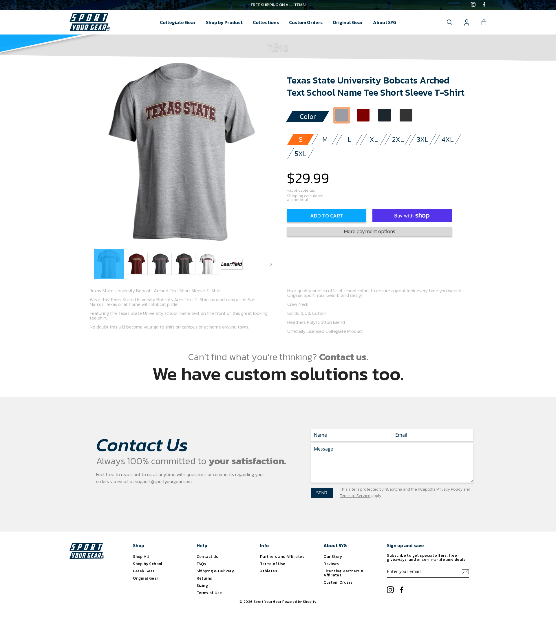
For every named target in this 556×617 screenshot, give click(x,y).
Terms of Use (209, 593)
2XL (398, 139)
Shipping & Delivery (215, 571)
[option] (278, 5)
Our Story (332, 556)
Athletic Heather (341, 115)
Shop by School (147, 564)
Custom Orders (306, 22)
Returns (204, 578)
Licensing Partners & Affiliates (343, 573)
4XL (447, 139)
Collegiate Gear (178, 22)
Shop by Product (224, 22)
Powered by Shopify (299, 601)
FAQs (201, 564)
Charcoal (384, 115)
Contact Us (207, 556)
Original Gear (348, 22)
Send (321, 492)
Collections (266, 22)
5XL (301, 153)
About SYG (384, 22)
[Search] (450, 22)
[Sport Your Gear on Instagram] (473, 5)
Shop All (141, 556)
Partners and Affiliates (282, 556)
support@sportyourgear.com (163, 481)
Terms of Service (355, 496)
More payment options (369, 231)
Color (308, 116)
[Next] (271, 264)
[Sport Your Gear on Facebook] (484, 5)
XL (374, 139)
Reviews (331, 564)
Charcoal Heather (406, 115)
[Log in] (467, 22)
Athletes (268, 571)
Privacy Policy (449, 489)
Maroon (363, 115)
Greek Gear (143, 571)
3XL (423, 139)
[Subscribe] (465, 571)
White (427, 115)
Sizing (202, 585)
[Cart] (484, 22)
